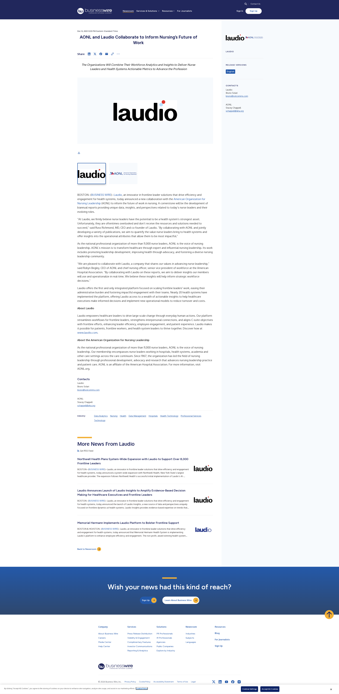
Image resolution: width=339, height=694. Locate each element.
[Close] (331, 689)
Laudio (118, 194)
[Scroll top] (329, 614)
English (230, 71)
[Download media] (79, 152)
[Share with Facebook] (101, 54)
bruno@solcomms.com (88, 390)
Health (123, 416)
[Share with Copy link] (112, 54)
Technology (99, 420)
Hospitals (153, 416)
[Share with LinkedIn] (89, 54)
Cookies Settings (249, 689)
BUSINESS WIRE (101, 194)
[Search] (246, 4)
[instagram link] (239, 681)
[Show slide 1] (91, 173)
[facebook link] (232, 681)
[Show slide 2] (123, 173)
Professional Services (191, 416)
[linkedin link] (220, 681)
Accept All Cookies (270, 689)
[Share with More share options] (118, 54)
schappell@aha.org (86, 405)
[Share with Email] (106, 54)
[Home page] (94, 11)
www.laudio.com (87, 332)
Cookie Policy (142, 688)
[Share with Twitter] (95, 54)
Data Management (137, 416)
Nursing (113, 416)
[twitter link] (213, 681)
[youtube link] (226, 682)
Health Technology (169, 416)
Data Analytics (101, 416)
